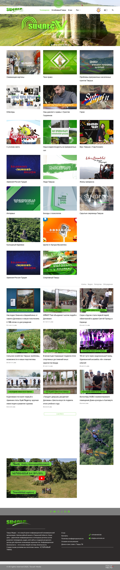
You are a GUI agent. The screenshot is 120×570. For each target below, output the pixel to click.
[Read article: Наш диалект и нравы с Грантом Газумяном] (60, 97)
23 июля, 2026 (84, 403)
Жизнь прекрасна (87, 182)
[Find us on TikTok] (61, 512)
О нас (70, 10)
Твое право (47, 77)
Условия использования (69, 541)
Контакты (64, 535)
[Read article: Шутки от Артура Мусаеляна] (60, 230)
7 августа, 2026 (48, 366)
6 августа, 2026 (85, 366)
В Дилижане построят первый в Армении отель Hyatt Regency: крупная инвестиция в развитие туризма (23, 400)
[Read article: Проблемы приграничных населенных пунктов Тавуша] (96, 62)
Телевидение (45, 10)
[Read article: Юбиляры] (23, 97)
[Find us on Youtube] (54, 512)
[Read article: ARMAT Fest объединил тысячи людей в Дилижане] (60, 300)
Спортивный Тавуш (51, 278)
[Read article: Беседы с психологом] (60, 198)
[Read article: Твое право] (60, 62)
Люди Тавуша (48, 182)
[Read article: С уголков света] (23, 132)
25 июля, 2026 (48, 406)
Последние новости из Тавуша (20, 310)
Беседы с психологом (52, 213)
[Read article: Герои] (96, 97)
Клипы (83, 284)
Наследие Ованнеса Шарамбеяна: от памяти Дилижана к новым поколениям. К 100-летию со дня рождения (23, 318)
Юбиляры (11, 112)
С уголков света (13, 147)
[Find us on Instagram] (58, 512)
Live (62, 4)
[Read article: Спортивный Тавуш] (60, 263)
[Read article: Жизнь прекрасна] (96, 167)
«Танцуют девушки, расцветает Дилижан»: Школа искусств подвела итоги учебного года (58, 400)
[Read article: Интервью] (23, 198)
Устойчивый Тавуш (59, 10)
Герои (82, 112)
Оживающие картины (15, 77)
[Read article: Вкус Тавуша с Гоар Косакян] (96, 132)
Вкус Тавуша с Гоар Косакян (91, 147)
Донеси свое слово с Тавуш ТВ (72, 544)
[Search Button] (112, 10)
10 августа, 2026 (85, 325)
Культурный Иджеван (15, 245)
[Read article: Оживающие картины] (23, 62)
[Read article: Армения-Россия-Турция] (23, 167)
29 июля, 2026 (11, 406)
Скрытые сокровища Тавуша (91, 213)
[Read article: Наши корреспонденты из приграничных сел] (60, 132)
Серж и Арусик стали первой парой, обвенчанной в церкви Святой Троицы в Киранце (96, 318)
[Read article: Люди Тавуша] (60, 167)
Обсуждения (108, 284)
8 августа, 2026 (12, 362)
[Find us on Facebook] (51, 512)
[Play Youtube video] (42, 478)
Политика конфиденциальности (72, 538)
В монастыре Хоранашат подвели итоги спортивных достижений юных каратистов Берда (59, 359)
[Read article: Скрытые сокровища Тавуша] (96, 198)
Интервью (11, 213)
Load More (60, 414)
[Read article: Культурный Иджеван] (23, 230)
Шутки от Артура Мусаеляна (54, 245)
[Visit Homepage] (17, 10)
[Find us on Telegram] (69, 512)
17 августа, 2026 (12, 325)
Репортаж (98, 284)
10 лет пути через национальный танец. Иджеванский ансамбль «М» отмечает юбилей (96, 359)
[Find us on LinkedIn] (65, 512)
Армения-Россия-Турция (17, 182)
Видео (90, 284)
